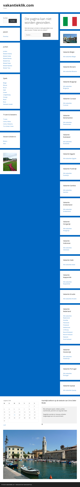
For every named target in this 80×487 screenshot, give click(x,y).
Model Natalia (7, 66)
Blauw (5, 85)
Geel (4, 90)
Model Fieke (7, 63)
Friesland (66, 325)
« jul (4, 425)
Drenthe (65, 320)
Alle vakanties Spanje (69, 390)
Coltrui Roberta (8, 124)
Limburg (66, 330)
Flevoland (66, 323)
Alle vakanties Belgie (69, 56)
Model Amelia (7, 54)
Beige (5, 83)
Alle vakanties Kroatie (69, 299)
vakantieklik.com (18, 5)
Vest (4, 143)
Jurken (5, 51)
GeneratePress (28, 484)
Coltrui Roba (7, 121)
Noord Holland (67, 334)
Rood (4, 99)
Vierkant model (8, 104)
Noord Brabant (67, 332)
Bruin (5, 88)
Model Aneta (7, 56)
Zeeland (65, 337)
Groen (5, 92)
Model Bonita (7, 58)
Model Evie (6, 61)
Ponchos (5, 36)
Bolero (5, 141)
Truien (5, 119)
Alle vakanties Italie (69, 264)
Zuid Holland (67, 339)
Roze (4, 102)
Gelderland (66, 327)
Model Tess (6, 68)
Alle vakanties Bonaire (70, 71)
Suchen (5, 18)
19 (14, 415)
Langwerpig (6, 95)
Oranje (5, 97)
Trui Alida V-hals (8, 126)
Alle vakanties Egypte (69, 158)
